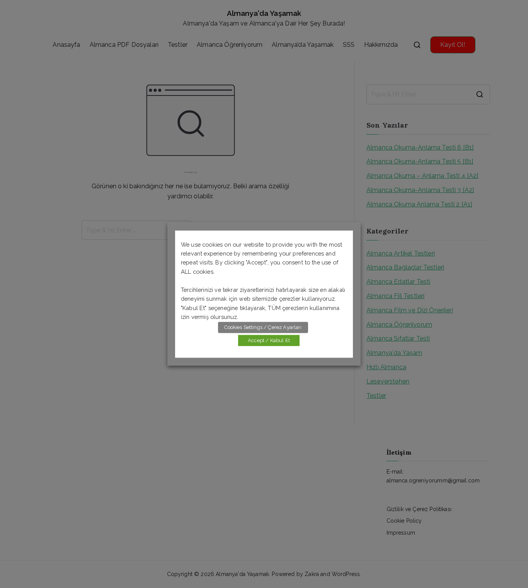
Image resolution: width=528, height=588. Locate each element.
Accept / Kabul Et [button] (269, 340)
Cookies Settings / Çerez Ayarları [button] (262, 327)
